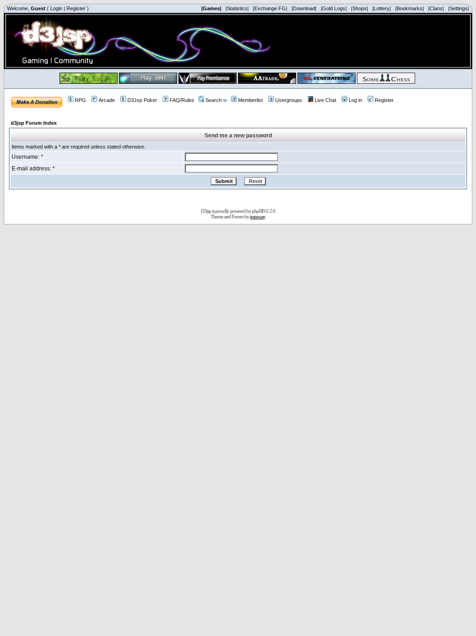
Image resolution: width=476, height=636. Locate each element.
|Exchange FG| (270, 8)
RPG (80, 100)
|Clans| (436, 8)
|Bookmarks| (409, 8)
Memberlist (250, 100)
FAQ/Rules (182, 100)
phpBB (258, 211)
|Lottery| (381, 8)
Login (56, 8)
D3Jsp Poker (142, 100)
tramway (257, 216)
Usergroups (288, 100)
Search (213, 100)
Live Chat (325, 100)
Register (76, 8)
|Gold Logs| (334, 8)
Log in (355, 100)
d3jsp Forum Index (34, 123)
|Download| (304, 8)
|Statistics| (237, 8)
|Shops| (359, 8)
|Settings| (458, 8)
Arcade (107, 100)
